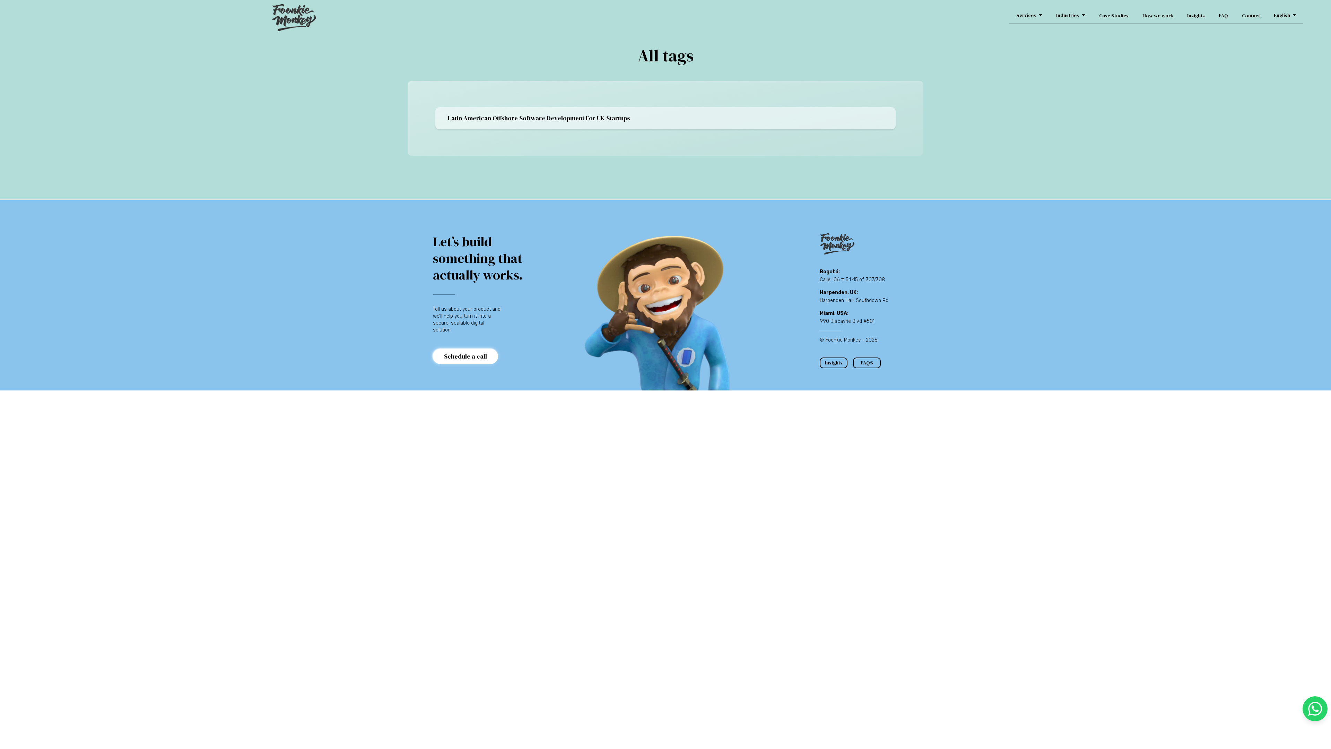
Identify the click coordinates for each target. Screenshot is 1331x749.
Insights (1196, 15)
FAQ (1223, 15)
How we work (1157, 15)
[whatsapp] (1315, 708)
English (1282, 15)
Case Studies (1114, 15)
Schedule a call (465, 356)
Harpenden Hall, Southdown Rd (854, 300)
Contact (1251, 15)
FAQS (867, 362)
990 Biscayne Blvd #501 (847, 321)
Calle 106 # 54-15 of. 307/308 (852, 280)
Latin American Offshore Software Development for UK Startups (539, 118)
